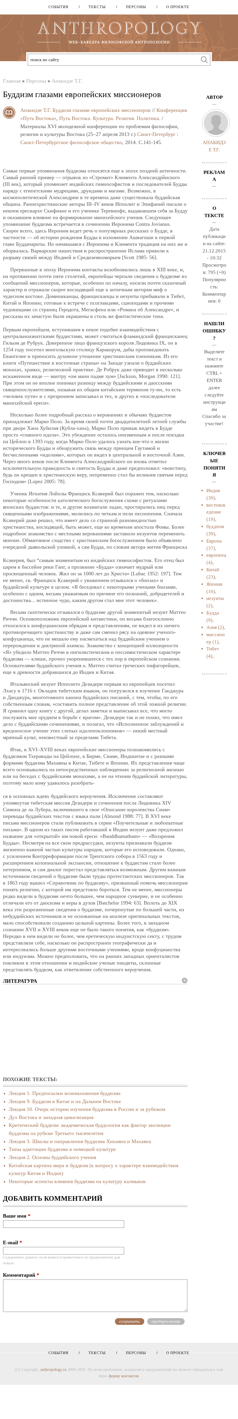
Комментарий (21, 1275)
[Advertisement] (95, 1030)
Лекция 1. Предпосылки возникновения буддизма (64, 1093)
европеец (216, 555)
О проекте (175, 7)
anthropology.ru (53, 1369)
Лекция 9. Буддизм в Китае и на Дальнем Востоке (65, 1101)
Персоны (134, 7)
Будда (212, 613)
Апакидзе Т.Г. (67, 81)
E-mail (12, 1242)
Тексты (95, 7)
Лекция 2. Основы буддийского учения (52, 1157)
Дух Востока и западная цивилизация (51, 1117)
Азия (211, 627)
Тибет (212, 649)
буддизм (215, 526)
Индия (213, 490)
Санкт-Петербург (156, 134)
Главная (12, 81)
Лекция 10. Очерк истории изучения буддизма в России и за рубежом (87, 1109)
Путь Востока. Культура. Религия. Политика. (109, 118)
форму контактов (124, 1375)
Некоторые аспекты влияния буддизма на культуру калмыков (77, 1181)
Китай (212, 569)
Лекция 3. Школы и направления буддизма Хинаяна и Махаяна (80, 1141)
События (58, 7)
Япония (214, 584)
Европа (214, 541)
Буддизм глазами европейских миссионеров (102, 110)
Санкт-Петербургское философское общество (71, 142)
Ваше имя (16, 1216)
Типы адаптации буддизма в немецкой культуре (62, 1149)
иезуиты (215, 598)
